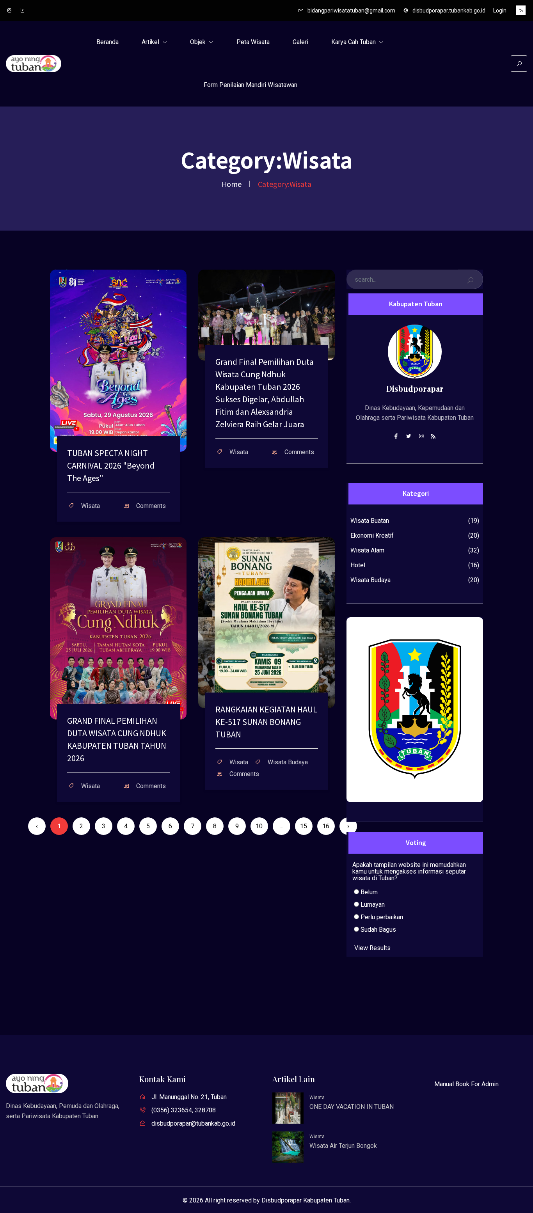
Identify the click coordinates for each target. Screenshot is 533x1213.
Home (232, 184)
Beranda (107, 42)
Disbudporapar (415, 388)
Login (499, 10)
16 (325, 826)
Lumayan (372, 904)
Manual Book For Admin (466, 1084)
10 (259, 826)
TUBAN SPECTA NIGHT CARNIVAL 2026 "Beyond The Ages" (111, 465)
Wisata (317, 1097)
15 (303, 826)
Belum (368, 892)
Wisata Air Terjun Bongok (343, 1145)
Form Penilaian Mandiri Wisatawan (250, 85)
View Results (372, 948)
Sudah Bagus (377, 929)
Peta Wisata (253, 42)
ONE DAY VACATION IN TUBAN (351, 1106)
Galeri (300, 42)
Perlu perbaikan (381, 917)
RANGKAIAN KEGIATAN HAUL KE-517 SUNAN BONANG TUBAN (266, 722)
